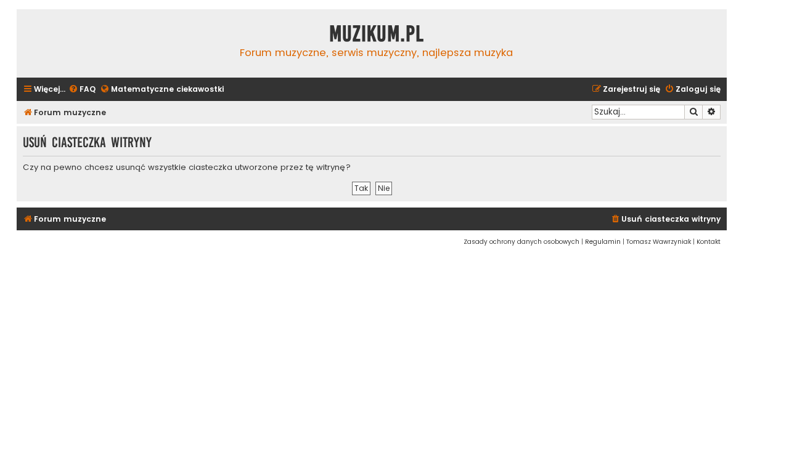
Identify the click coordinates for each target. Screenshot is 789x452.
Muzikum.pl (376, 34)
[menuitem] (82, 89)
